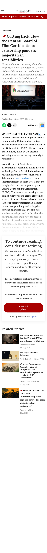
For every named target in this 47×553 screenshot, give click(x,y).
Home (5, 16)
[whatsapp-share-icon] (4, 126)
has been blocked (24, 178)
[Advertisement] (23, 4)
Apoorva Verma (9, 114)
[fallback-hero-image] (10, 339)
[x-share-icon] (9, 126)
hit (39, 134)
